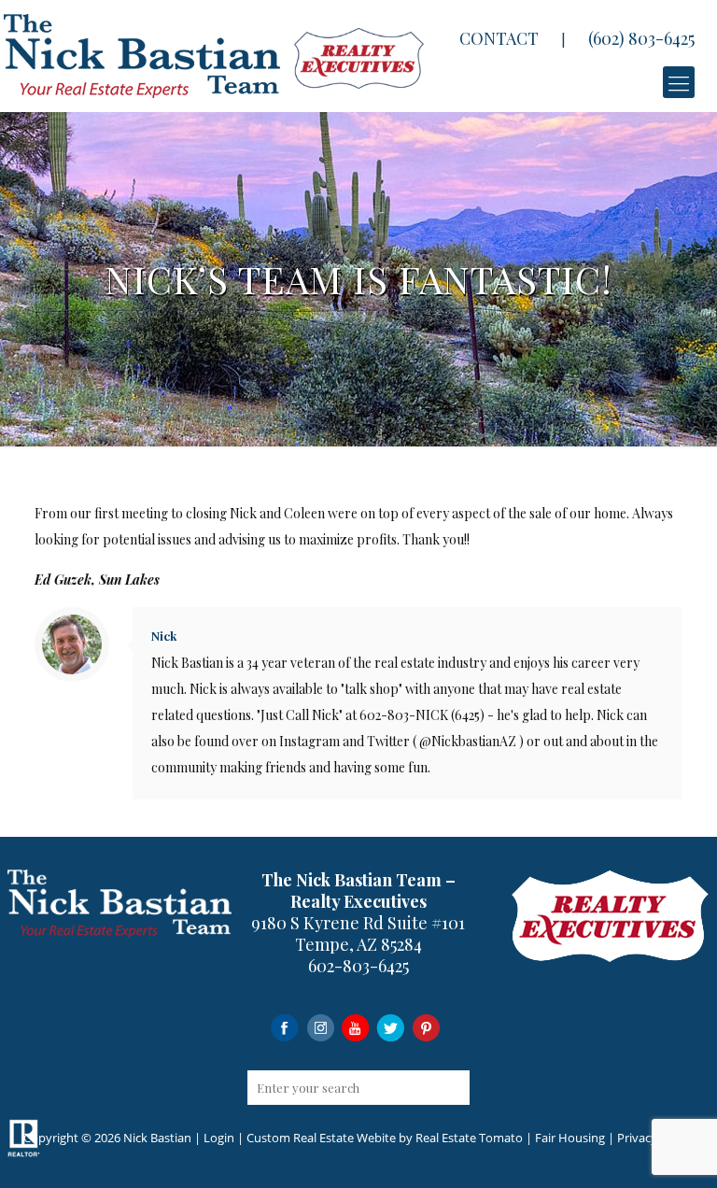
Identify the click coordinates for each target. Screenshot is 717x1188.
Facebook (284, 1026)
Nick (163, 636)
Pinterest (426, 1026)
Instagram (319, 1026)
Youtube (355, 1026)
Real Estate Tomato (469, 1137)
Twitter (390, 1026)
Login (219, 1137)
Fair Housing (570, 1137)
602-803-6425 (358, 966)
